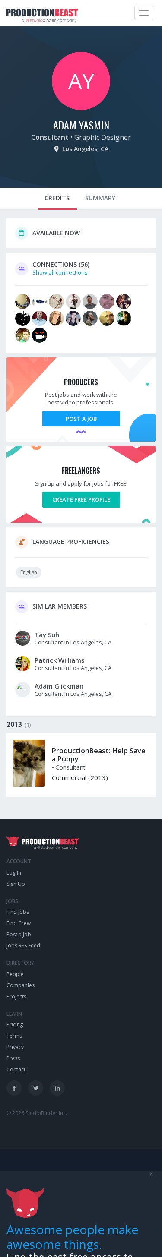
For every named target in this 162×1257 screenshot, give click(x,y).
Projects (16, 996)
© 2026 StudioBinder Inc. (36, 1113)
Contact (15, 1069)
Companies (20, 985)
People (15, 974)
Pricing (14, 1024)
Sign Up (15, 883)
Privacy (15, 1047)
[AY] (81, 108)
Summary (100, 198)
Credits (57, 198)
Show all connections (60, 272)
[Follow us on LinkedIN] (57, 1088)
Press (13, 1058)
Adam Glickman (59, 686)
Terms (14, 1035)
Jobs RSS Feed (23, 945)
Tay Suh (47, 634)
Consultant (50, 137)
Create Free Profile (81, 499)
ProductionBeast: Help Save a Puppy (99, 755)
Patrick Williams (60, 660)
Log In (13, 872)
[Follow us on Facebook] (14, 1088)
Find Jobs (17, 912)
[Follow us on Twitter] (35, 1088)
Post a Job (81, 419)
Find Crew (18, 923)
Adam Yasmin (81, 125)
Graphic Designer (102, 137)
